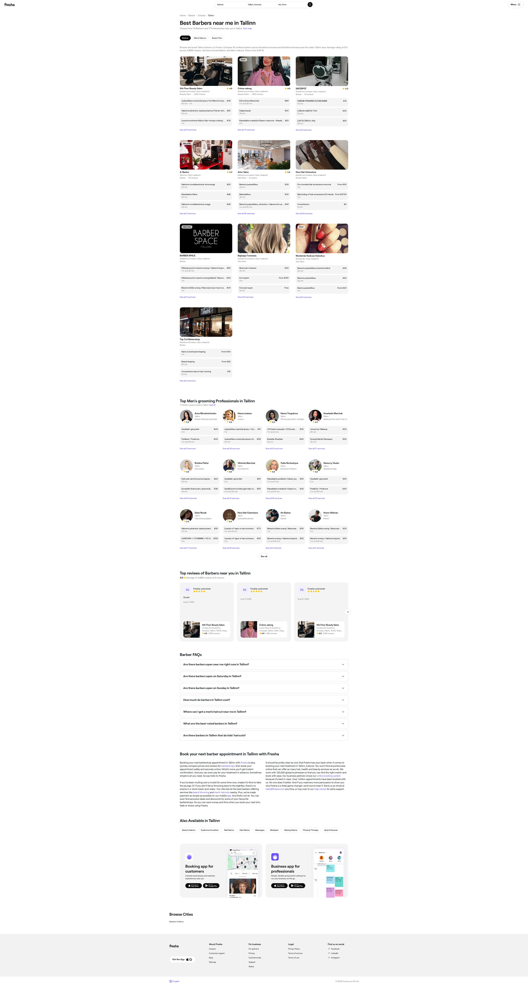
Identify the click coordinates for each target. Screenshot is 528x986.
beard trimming (201, 792)
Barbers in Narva (176, 921)
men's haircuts (221, 792)
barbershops (228, 766)
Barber (192, 15)
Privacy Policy (294, 949)
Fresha (244, 762)
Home (183, 15)
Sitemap (212, 962)
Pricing (252, 953)
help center (320, 789)
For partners (254, 949)
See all (264, 556)
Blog (211, 958)
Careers (212, 949)
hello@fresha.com (275, 789)
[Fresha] (9, 4)
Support (252, 962)
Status (251, 966)
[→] (347, 612)
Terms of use (293, 958)
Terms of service (295, 953)
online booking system (329, 776)
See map (247, 28)
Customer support (217, 953)
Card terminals (255, 958)
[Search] (310, 4)
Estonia (201, 15)
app (229, 795)
